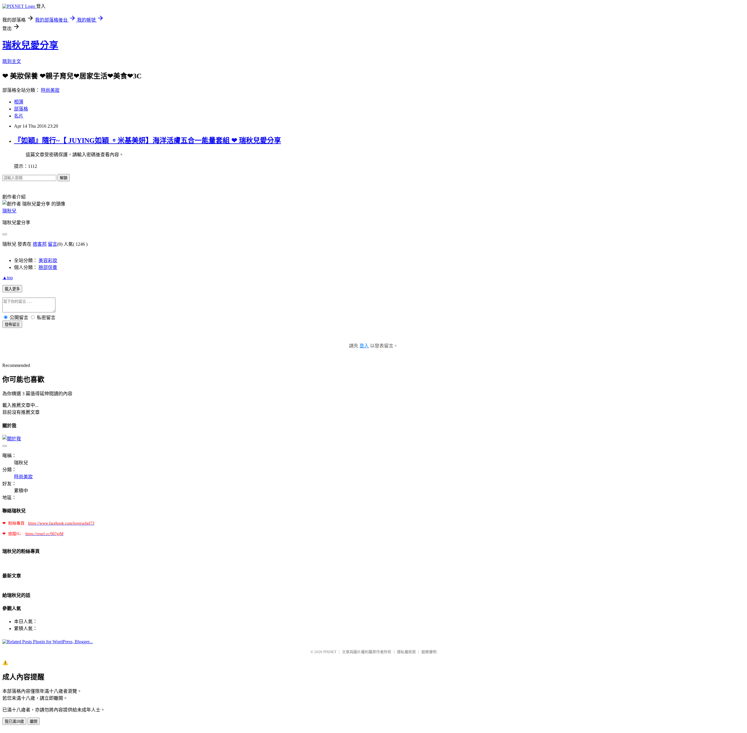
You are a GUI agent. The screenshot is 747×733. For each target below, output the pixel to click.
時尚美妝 (50, 90)
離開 (33, 721)
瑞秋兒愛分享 (30, 45)
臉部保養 (48, 267)
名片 (18, 115)
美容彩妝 (48, 260)
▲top (7, 277)
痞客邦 (40, 244)
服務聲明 (429, 652)
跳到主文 (11, 61)
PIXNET (329, 652)
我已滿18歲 (14, 721)
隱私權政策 (406, 652)
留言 (52, 244)
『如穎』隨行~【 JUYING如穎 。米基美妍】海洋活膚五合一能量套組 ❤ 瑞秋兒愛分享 (147, 140)
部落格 (21, 108)
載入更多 (12, 289)
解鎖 (63, 178)
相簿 (18, 101)
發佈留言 (12, 324)
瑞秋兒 (9, 210)
